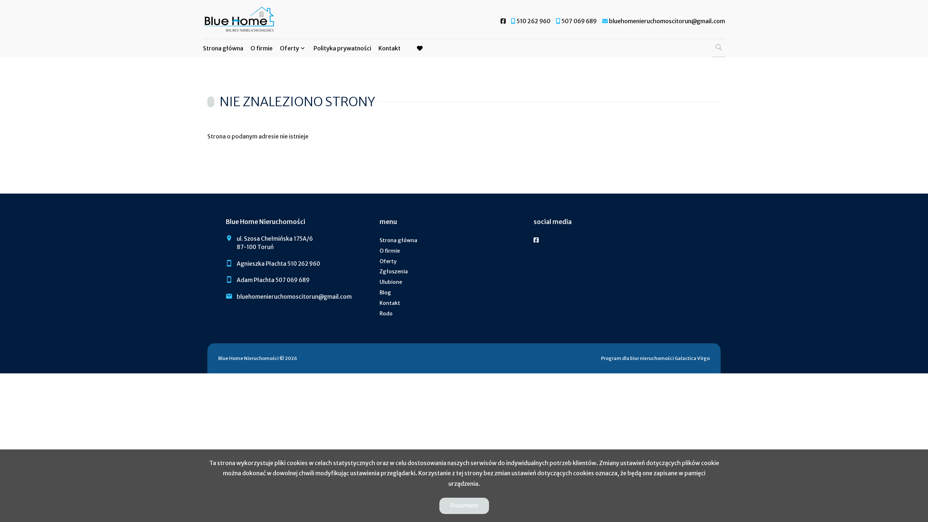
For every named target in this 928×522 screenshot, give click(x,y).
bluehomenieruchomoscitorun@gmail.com (294, 296)
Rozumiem (464, 505)
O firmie (261, 48)
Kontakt (389, 48)
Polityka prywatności (342, 48)
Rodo (386, 313)
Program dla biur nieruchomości (638, 358)
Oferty (289, 48)
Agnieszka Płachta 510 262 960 (278, 263)
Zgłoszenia (394, 271)
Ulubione (391, 282)
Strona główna (223, 48)
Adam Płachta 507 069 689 (273, 280)
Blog (385, 292)
